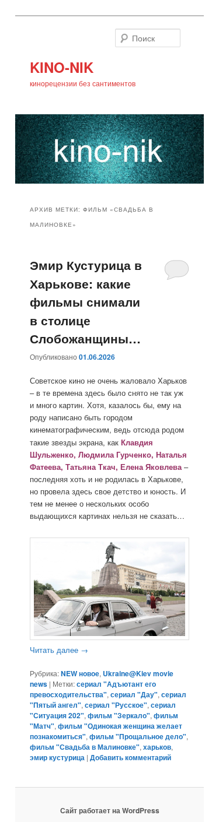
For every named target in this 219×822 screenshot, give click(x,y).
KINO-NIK (61, 67)
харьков (157, 747)
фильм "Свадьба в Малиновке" (85, 747)
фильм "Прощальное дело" (137, 736)
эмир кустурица (57, 757)
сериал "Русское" (116, 705)
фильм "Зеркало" (119, 715)
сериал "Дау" (134, 694)
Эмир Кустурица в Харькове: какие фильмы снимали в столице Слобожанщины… (86, 301)
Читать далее (59, 649)
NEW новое (80, 673)
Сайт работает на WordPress (109, 810)
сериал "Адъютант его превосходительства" (93, 689)
